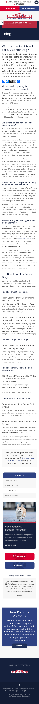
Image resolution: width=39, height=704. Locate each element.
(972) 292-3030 (20, 4)
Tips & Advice (11, 490)
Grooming (20, 565)
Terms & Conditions (10, 691)
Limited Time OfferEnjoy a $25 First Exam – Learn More (19, 23)
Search (32, 691)
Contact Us (19, 646)
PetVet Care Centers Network (22, 696)
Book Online (9, 8)
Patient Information (12, 480)
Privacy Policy (6, 688)
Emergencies (20, 556)
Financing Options (11, 495)
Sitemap (27, 691)
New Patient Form (11, 485)
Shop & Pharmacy (29, 8)
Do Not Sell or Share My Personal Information (23, 688)
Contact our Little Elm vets (21, 459)
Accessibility (20, 691)
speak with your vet (24, 239)
